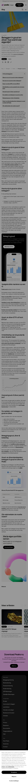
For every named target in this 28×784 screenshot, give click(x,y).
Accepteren (14, 772)
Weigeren (14, 776)
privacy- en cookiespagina (8, 766)
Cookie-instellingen (14, 780)
